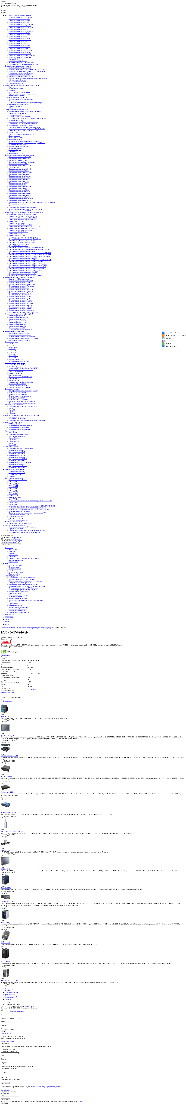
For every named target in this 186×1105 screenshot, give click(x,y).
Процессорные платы (16, 89)
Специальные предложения (14, 996)
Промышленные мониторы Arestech (20, 300)
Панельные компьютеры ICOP (19, 183)
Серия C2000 (13, 504)
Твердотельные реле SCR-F (18, 457)
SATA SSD (12, 352)
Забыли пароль (6, 1033)
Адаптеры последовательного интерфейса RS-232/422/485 (28, 118)
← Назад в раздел (6, 701)
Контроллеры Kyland (15, 233)
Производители (10, 614)
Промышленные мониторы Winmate (20, 307)
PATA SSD (12, 349)
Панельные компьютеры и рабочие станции (19, 155)
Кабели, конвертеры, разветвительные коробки (24, 127)
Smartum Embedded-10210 (9, 756)
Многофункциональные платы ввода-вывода (23, 391)
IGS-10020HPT (6, 888)
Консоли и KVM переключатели (19, 279)
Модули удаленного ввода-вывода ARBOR (23, 258)
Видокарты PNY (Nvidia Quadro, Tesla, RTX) (23, 368)
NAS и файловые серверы (17, 82)
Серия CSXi (12, 410)
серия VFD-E (13, 499)
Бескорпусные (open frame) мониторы (21, 291)
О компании (9, 548)
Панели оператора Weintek (17, 326)
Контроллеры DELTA (16, 221)
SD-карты (12, 354)
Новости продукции (15, 565)
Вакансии (12, 553)
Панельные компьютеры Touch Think (21, 199)
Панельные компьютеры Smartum (20, 75)
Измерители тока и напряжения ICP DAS (22, 214)
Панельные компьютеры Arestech (20, 176)
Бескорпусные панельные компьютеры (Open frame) (26, 209)
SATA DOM (12, 350)
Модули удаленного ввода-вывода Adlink (22, 251)
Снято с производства (18, 628)
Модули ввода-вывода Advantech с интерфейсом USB (26, 247)
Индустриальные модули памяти (19, 92)
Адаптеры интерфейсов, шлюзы (19, 116)
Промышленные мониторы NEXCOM (21, 310)
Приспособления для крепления (19, 511)
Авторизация (5, 1090)
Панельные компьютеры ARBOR (20, 174)
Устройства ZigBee (15, 150)
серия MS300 (13, 432)
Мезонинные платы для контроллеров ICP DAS (24, 237)
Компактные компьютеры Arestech (20, 26)
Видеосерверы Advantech (17, 473)
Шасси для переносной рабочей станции (22, 162)
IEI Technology (32, 689)
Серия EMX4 (13, 413)
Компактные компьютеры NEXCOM (21, 31)
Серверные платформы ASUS (18, 385)
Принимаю (5, 1103)
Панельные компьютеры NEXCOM (20, 195)
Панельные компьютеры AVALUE (20, 211)
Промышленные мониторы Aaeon (20, 293)
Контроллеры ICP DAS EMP (18, 223)
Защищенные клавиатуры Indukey (20, 335)
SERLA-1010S (5, 943)
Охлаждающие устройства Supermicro (21, 382)
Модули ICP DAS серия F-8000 (19, 244)
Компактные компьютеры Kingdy (20, 45)
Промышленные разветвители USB (20, 146)
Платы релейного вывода (17, 398)
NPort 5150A (5, 716)
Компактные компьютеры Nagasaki (20, 50)
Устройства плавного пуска (14, 405)
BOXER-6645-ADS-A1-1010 (10, 812)
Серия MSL (12, 445)
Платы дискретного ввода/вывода (20, 396)
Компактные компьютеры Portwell (20, 54)
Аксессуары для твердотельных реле (21, 448)
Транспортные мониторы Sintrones (20, 309)
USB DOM (12, 357)
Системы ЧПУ (13, 495)
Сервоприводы (10, 431)
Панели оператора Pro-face (17, 324)
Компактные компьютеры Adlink (19, 33)
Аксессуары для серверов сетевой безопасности (24, 532)
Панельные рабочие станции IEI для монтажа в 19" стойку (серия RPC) (32, 202)
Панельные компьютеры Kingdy (19, 190)
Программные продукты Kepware (20, 429)
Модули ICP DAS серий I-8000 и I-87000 (22, 240)
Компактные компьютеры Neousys (20, 52)
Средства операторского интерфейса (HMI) (19, 314)
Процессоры (13, 101)
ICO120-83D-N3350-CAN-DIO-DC (12, 831)
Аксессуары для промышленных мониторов (23, 312)
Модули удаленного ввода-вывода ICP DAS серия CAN (27, 263)
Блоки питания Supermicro (17, 364)
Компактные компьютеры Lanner (19, 47)
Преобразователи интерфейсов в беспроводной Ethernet (27, 143)
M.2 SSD (11, 345)
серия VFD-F (13, 488)
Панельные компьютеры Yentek (19, 158)
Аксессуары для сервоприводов (19, 434)
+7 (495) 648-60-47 (7, 535)
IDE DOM (12, 343)
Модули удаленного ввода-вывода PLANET (23, 272)
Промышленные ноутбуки (17, 204)
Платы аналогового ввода (17, 392)
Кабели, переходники (16, 371)
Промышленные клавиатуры (14, 331)
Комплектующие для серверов (15, 363)
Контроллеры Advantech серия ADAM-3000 (23, 216)
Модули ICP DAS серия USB (18, 246)
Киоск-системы (14, 167)
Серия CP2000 (13, 502)
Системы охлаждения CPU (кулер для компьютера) (25, 102)
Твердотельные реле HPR (17, 453)
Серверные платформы (16, 83)
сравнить (11, 647)
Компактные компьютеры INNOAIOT (21, 27)
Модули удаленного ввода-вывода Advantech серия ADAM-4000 (30, 253)
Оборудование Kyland (16, 153)
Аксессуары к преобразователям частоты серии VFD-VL (27, 508)
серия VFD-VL (13, 494)
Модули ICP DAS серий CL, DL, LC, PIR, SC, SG (25, 239)
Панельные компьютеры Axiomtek (20, 157)
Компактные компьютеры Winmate (20, 57)
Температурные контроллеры (18, 520)
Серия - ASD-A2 (14, 438)
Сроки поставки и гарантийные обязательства (24, 558)
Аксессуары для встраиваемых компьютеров (23, 64)
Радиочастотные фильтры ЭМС (19, 515)
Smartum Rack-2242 (7, 792)
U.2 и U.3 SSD (13, 356)
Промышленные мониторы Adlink (20, 296)
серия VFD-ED (13, 485)
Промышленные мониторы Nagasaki (21, 289)
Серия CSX (12, 408)
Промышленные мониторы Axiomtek (21, 281)
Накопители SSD (14, 380)
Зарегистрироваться (7, 1041)
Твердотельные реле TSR (17, 467)
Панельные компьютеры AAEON (20, 169)
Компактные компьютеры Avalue (19, 38)
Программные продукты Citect (19, 427)
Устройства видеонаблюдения (14, 469)
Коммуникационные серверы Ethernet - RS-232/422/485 (27, 129)
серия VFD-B (13, 481)
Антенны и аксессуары (16, 120)
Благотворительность (16, 560)
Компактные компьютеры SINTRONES (22, 55)
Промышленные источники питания (21, 99)
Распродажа (8, 616)
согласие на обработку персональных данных (45, 1087)
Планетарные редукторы (17, 436)
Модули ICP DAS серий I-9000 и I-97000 (22, 242)
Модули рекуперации (16, 518)
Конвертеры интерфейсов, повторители (22, 134)
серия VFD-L (13, 490)
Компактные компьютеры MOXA (20, 48)
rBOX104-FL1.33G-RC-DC (10, 980)
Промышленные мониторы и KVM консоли (19, 277)
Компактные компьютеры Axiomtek (20, 17)
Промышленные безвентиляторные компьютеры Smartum (28, 78)
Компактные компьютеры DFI (18, 29)
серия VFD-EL (13, 487)
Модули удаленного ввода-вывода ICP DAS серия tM (26, 268)
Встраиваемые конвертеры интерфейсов (22, 125)
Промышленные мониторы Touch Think (22, 284)
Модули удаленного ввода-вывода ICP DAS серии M (26, 261)
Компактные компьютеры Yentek (19, 19)
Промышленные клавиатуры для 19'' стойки (23, 338)
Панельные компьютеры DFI (18, 179)
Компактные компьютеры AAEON (20, 20)
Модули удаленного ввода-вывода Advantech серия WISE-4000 (29, 256)
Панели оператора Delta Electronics (20, 321)
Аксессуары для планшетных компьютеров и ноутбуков (27, 420)
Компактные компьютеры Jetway (19, 22)
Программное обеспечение (13, 422)
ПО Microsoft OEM (15, 424)
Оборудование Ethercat (16, 137)
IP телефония (13, 151)
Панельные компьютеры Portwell (19, 197)
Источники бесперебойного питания (21, 370)
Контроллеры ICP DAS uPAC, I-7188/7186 (22, 228)
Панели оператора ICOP (17, 328)
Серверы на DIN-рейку (16, 529)
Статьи (11, 570)
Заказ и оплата (13, 555)
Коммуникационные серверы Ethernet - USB (23, 130)
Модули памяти (14, 378)
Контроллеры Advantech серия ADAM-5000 (23, 218)
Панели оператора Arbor (17, 319)
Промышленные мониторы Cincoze (20, 302)
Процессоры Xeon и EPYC (17, 384)
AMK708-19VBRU (7, 850)
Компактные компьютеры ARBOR (20, 34)
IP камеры (12, 476)
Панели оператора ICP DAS (18, 322)
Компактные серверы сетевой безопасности (23, 527)
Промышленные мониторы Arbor (20, 298)
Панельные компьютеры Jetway (19, 164)
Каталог (8, 628)
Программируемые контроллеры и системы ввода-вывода (24, 212)
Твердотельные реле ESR (17, 450)
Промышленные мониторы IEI (19, 288)
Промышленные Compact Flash (19, 361)
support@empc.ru (16, 541)
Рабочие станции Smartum (17, 80)
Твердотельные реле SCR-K (18, 459)
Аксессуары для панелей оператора (20, 329)
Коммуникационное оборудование (16, 109)
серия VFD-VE (13, 492)
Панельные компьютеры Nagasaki (20, 193)
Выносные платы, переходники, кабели (22, 401)
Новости (7, 563)
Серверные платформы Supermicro (20, 387)
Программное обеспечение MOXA (20, 144)
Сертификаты (13, 562)
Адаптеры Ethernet (15, 115)
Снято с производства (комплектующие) (39, 628)
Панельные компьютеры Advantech (20, 172)
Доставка (12, 556)
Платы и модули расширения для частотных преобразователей (29, 509)
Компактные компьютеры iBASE (19, 41)
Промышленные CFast (16, 359)
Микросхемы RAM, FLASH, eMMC (20, 523)
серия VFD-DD (14, 483)
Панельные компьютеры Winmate (20, 200)
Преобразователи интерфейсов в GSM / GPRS (24, 141)
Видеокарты (13, 366)
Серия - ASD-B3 (14, 441)
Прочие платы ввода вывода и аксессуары (23, 403)
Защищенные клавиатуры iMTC (19, 340)
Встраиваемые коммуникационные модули (23, 123)
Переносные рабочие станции (18, 160)
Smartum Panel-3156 (7, 735)
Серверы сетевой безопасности (15, 525)
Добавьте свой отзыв (8, 692)
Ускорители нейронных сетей (18, 104)
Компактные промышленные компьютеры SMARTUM (27, 71)
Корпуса (11, 87)
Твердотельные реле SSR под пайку (20, 462)
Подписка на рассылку (16, 572)
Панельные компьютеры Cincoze (19, 178)
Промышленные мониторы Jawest (20, 282)
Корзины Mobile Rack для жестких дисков (22, 94)
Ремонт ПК (8, 619)
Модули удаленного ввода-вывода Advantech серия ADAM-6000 (30, 254)
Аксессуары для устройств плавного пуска (23, 406)
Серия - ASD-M (14, 443)
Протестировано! (14, 567)
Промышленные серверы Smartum (20, 68)
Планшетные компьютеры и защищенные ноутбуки (22, 415)
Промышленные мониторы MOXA (20, 305)
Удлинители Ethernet (15, 148)
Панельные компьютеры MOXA (19, 192)
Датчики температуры (16, 516)
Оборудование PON (15, 139)
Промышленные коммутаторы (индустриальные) (25, 111)
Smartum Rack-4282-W (8, 901)
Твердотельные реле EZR (17, 452)
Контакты (12, 551)
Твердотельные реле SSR (17, 460)
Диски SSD (12, 90)
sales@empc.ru (15, 539)
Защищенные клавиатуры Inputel (19, 333)
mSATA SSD (13, 347)
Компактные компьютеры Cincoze (20, 40)
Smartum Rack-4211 (7, 776)
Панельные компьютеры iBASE (19, 181)
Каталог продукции (11, 576)
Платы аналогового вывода (18, 394)
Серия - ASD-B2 (14, 439)
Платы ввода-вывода (12, 389)
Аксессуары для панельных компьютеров (22, 207)
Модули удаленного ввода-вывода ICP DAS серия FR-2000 (28, 265)
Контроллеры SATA (15, 106)
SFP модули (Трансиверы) (17, 113)
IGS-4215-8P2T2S (6, 961)
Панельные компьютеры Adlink (19, 171)
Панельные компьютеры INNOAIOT (21, 186)
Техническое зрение (15, 497)
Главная (3, 628)
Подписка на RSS (14, 574)
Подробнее (81, 1101)
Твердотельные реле (11, 446)
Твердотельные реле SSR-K (18, 466)
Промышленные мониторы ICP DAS (21, 303)
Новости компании (15, 569)
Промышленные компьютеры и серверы (18, 66)
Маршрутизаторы (14, 136)
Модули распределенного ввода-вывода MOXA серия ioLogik (29, 249)
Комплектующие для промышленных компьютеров (22, 85)
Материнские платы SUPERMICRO (20, 377)
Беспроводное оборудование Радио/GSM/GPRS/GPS (26, 275)
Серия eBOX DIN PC (16, 59)
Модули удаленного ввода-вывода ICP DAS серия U (26, 270)
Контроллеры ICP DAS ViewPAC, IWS (21, 230)
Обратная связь (10, 617)
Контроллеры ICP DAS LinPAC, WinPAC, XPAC (24, 226)
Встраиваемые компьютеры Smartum (21, 73)
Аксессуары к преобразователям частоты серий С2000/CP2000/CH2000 (32, 506)
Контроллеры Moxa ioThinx (18, 235)
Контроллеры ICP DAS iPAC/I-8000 (20, 225)
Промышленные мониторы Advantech (21, 286)
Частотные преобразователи (14, 478)
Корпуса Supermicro (15, 375)
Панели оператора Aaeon (17, 316)
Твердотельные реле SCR (17, 455)
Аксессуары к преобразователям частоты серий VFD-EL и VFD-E (30, 501)
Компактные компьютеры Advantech (21, 24)
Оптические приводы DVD (18, 97)
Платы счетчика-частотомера (18, 399)
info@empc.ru (16, 537)
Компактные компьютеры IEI (18, 43)
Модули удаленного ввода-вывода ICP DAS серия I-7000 (27, 267)
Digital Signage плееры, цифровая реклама (22, 62)
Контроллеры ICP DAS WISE (18, 232)
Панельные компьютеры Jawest (19, 188)
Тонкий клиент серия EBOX (18, 61)
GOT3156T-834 (6, 869)
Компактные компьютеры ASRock (20, 36)
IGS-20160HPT (6, 922)
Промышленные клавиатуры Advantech (22, 336)
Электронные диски (11, 342)
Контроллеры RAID (15, 373)
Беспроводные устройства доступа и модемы (23, 122)
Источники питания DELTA (18, 480)
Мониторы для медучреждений (19, 295)
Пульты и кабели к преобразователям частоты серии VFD (28, 513)
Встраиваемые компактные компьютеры (18, 15)
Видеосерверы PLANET (17, 471)
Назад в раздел (5, 655)
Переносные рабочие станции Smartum (21, 76)
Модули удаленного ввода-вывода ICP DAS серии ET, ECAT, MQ (30, 260)
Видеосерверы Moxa (15, 474)
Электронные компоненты (13, 522)
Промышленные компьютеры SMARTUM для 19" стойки (28, 69)
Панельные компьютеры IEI (18, 185)
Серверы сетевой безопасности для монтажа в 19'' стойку (27, 530)
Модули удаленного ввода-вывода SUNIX (22, 274)
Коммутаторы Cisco (15, 132)
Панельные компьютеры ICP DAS (20, 165)
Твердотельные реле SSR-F (17, 464)
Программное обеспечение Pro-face (20, 425)
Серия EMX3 (13, 412)
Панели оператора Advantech (18, 317)
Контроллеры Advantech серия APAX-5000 (23, 219)
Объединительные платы (17, 96)
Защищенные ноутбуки (16, 417)
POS (10, 206)
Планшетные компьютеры (17, 419)
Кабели (11, 108)
